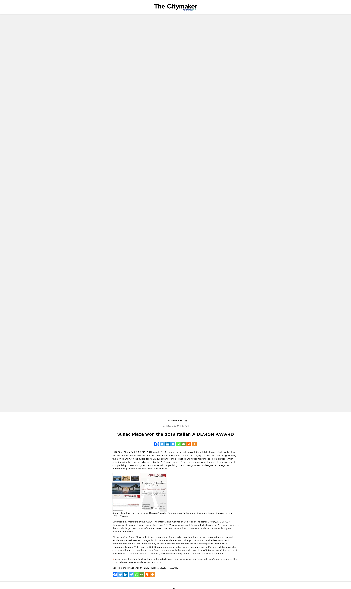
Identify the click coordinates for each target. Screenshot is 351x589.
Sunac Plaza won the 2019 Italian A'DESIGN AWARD (150, 568)
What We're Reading (175, 420)
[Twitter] (162, 444)
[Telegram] (172, 444)
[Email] (183, 444)
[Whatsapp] (178, 444)
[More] (194, 444)
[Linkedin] (167, 444)
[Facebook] (156, 444)
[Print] (188, 444)
